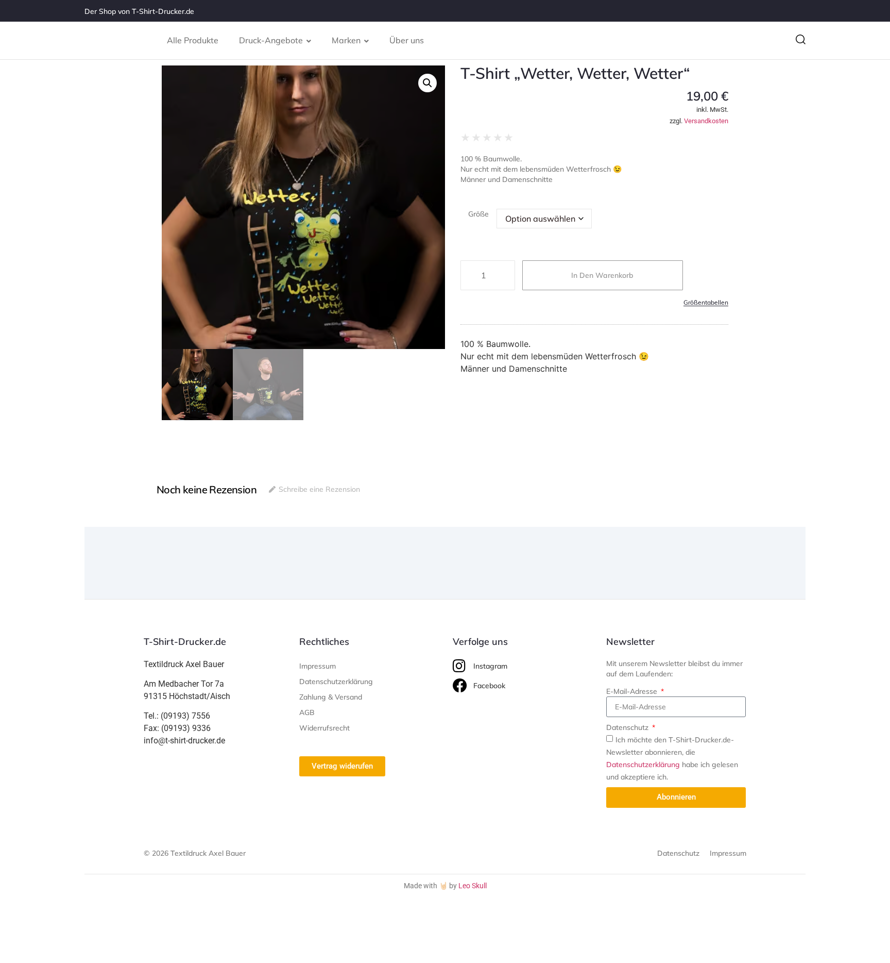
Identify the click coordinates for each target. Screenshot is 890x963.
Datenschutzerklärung (643, 764)
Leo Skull (472, 886)
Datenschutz (628, 727)
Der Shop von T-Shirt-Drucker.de (139, 11)
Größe (478, 214)
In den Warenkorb (602, 275)
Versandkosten (706, 121)
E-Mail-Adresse (632, 691)
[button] (801, 40)
